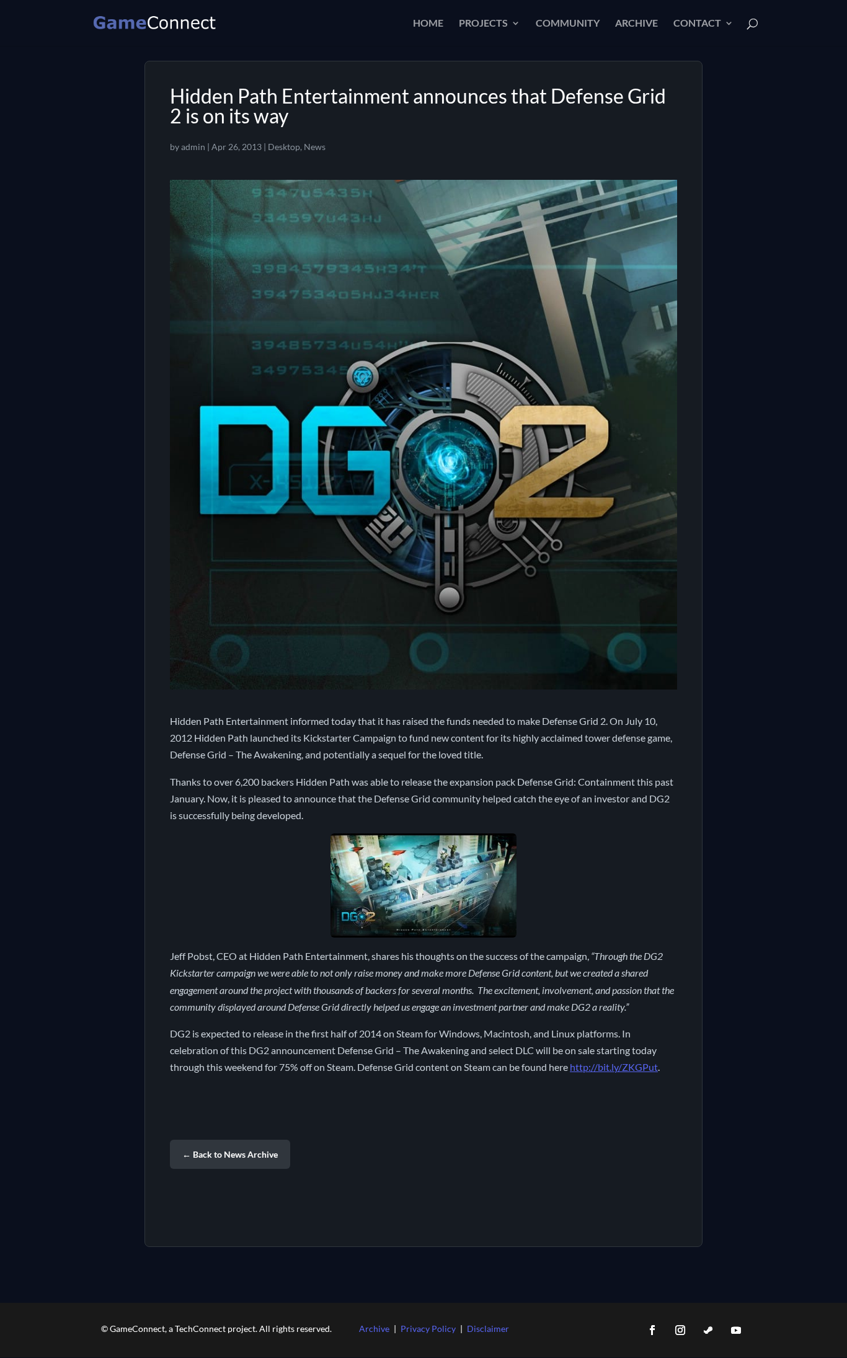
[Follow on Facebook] (652, 1330)
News (315, 146)
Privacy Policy (428, 1328)
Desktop (284, 146)
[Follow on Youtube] (736, 1330)
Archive (636, 24)
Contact (697, 24)
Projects (483, 24)
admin (193, 146)
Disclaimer (488, 1328)
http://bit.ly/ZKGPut (614, 1067)
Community (568, 24)
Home (428, 24)
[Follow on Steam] (708, 1330)
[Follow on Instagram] (680, 1330)
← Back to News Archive (230, 1154)
